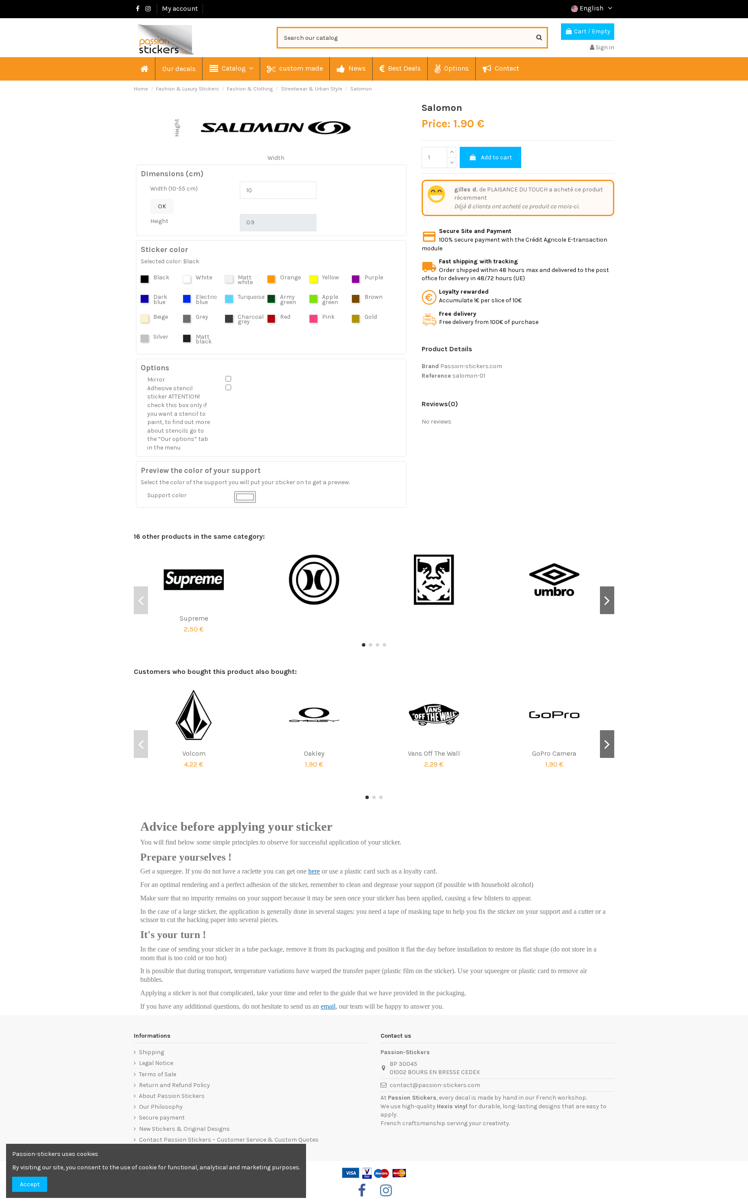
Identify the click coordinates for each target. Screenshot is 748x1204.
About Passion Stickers (172, 1096)
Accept (30, 1184)
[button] (231, 69)
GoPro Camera (554, 753)
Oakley (314, 753)
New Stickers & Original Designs (184, 1129)
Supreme (194, 618)
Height (159, 221)
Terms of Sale (157, 1074)
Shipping (151, 1052)
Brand (430, 366)
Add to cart (496, 157)
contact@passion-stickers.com (435, 1085)
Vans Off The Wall (434, 753)
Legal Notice (156, 1063)
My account (180, 8)
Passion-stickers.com (471, 366)
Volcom (194, 753)
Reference (436, 375)
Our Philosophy (161, 1106)
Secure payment (162, 1117)
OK (162, 206)
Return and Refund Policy (174, 1085)
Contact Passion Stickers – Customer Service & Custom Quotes (229, 1139)
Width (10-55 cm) (174, 188)
